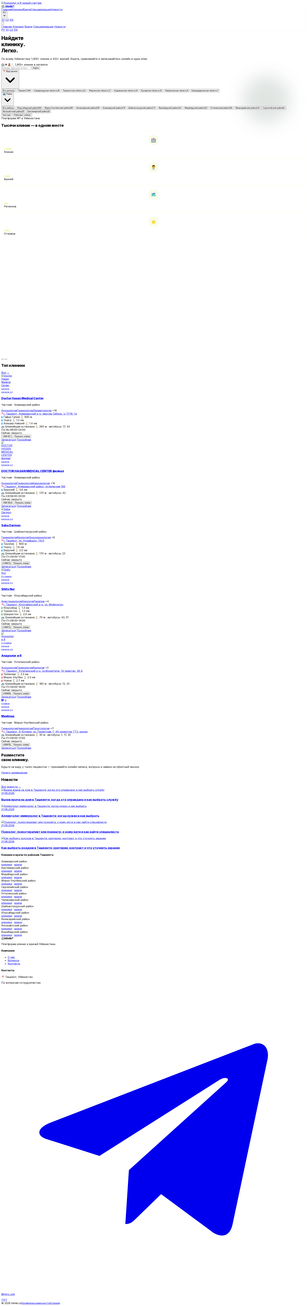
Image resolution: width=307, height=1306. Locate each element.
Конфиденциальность (35, 1303)
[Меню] (2, 23)
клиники (6, 864)
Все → (5, 372)
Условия (54, 1303)
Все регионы (9, 90)
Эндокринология (40, 537)
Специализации (41, 9)
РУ (3, 29)
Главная (6, 9)
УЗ (2, 19)
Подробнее (24, 439)
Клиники (17, 9)
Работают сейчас (22, 115)
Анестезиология (11, 601)
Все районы (8, 108)
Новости (56, 9)
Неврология (25, 728)
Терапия (39, 601)
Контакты (14, 963)
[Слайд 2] (6, 359)
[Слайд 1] (2, 359)
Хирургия (28, 601)
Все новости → (11, 786)
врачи (18, 864)
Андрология (9, 410)
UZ (7, 19)
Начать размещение (14, 772)
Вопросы (13, 960)
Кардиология (41, 483)
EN (11, 19)
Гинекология (25, 410)
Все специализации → (15, 355)
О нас (11, 957)
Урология (23, 537)
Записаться (8, 439)
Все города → (10, 258)
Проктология (41, 728)
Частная (7, 115)
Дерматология (42, 410)
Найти (36, 68)
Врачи (27, 9)
